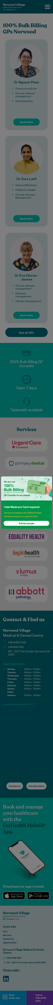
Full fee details (26, 523)
